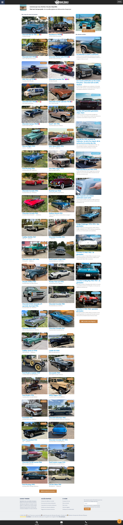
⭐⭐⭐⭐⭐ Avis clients (25, 516)
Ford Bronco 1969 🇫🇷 (56, 34)
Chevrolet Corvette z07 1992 (58, 440)
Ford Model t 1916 (28, 395)
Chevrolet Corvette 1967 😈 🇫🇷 (59, 79)
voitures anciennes (32, 502)
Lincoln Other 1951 (55, 484)
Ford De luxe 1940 (55, 191)
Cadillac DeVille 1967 (29, 237)
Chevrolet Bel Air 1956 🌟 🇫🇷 (31, 34)
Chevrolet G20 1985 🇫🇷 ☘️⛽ (32, 101)
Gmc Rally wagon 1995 (56, 168)
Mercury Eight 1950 (28, 146)
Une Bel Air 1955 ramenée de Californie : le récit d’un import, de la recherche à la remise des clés (88, 141)
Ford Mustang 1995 (28, 484)
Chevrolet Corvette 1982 (57, 237)
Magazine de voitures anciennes (48, 509)
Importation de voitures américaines (48, 505)
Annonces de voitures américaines (48, 503)
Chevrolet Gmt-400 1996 (30, 259)
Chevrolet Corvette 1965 (30, 213)
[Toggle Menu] (2, 2)
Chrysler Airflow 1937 (29, 282)
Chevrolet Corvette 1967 (57, 328)
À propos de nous (66, 501)
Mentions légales (66, 507)
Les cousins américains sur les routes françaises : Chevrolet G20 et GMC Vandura (88, 82)
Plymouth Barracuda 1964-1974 (86, 169)
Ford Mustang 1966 (28, 168)
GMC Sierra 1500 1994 (56, 146)
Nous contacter (66, 503)
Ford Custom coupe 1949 (57, 462)
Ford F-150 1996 (54, 124)
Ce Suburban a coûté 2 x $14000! (87, 54)
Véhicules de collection (24, 504)
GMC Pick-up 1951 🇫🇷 (29, 79)
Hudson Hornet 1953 (55, 213)
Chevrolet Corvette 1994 (30, 191)
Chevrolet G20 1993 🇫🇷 (30, 57)
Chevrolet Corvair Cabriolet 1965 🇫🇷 (60, 101)
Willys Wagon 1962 (55, 395)
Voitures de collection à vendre (47, 501)
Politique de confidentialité (68, 509)
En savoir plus (62, 516)
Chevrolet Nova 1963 (29, 328)
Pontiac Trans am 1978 (56, 282)
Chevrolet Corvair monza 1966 (32, 462)
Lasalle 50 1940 (54, 350)
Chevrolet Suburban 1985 (57, 417)
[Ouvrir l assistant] (119, 521)
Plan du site (65, 505)
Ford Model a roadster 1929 (31, 373)
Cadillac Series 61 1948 (29, 350)
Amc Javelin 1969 (54, 373)
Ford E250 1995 (27, 417)
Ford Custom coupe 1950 (57, 259)
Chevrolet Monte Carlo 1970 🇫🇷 (59, 57)
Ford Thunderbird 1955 (29, 440)
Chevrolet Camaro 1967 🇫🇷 (31, 124)
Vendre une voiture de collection (48, 507)
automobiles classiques (31, 501)
